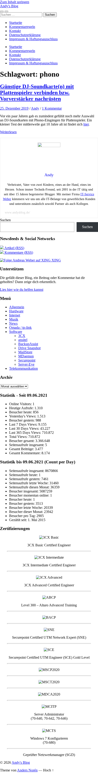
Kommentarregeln (22, 27)
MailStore (25, 352)
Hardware (16, 311)
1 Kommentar (52, 108)
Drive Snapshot (29, 348)
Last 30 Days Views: (24, 428)
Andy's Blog (9, 6)
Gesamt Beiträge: (22, 449)
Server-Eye (26, 364)
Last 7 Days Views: (23, 424)
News (13, 323)
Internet (14, 315)
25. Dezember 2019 (14, 108)
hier (86, 124)
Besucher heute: (21, 412)
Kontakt (15, 31)
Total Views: (18, 437)
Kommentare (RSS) (18, 252)
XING (56, 260)
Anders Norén (27, 770)
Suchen (5, 220)
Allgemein (16, 307)
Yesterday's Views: (23, 416)
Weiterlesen (8, 132)
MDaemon (26, 356)
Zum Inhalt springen (14, 2)
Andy (35, 108)
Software (15, 332)
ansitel (22, 340)
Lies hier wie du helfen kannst (21, 289)
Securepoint (26, 360)
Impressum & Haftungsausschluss (33, 39)
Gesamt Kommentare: (25, 453)
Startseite (15, 23)
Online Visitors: (21, 404)
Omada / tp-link (20, 327)
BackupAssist (28, 344)
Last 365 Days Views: (25, 432)
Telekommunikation (23, 368)
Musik (13, 319)
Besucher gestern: (22, 420)
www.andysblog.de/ (17, 212)
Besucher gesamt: (22, 441)
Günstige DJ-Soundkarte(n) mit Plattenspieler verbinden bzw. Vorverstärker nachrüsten (37, 92)
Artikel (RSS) (14, 248)
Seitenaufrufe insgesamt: (27, 445)
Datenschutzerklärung (25, 35)
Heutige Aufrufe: (21, 408)
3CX (21, 336)
